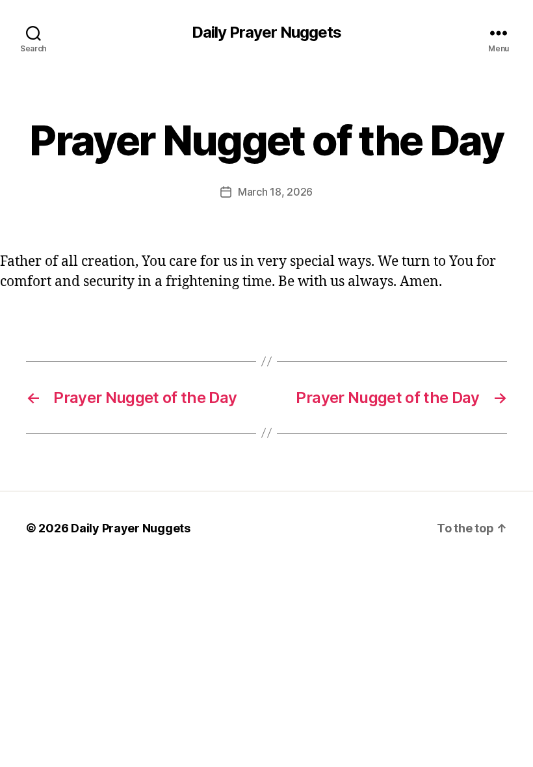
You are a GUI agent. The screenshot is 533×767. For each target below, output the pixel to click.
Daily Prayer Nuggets (266, 32)
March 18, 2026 (275, 191)
